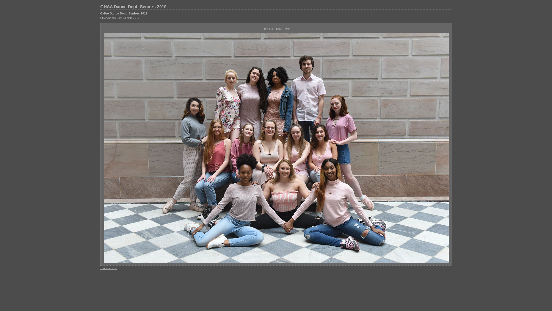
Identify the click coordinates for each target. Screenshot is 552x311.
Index (279, 28)
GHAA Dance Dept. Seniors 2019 (133, 6)
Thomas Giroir (108, 268)
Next (287, 28)
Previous (267, 28)
